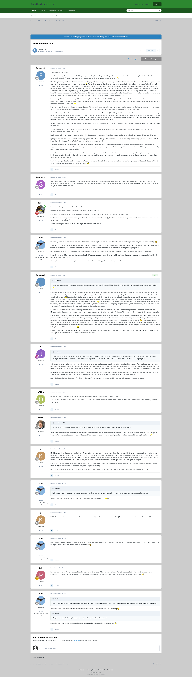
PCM (40, 238)
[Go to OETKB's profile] (40, 399)
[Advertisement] (90, 29)
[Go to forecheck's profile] (34, 50)
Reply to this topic (151, 59)
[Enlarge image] (118, 78)
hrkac (40, 418)
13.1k (41, 255)
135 (41, 194)
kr (40, 449)
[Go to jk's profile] (40, 353)
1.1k (41, 85)
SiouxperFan (40, 177)
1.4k (41, 409)
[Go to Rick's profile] (40, 575)
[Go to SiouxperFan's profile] (40, 184)
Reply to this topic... (49, 648)
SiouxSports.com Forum (42, 4)
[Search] (159, 10)
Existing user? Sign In (142, 4)
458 (41, 466)
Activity (43, 10)
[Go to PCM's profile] (40, 244)
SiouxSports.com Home (56, 10)
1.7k (41, 435)
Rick (40, 568)
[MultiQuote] (51, 169)
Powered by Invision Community (96, 674)
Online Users (60, 16)
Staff (51, 16)
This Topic (151, 10)
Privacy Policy (91, 670)
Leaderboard (71, 10)
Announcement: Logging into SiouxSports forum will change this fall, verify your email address (96, 37)
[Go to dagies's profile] (40, 209)
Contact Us (101, 670)
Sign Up (157, 4)
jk (40, 347)
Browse (34, 10)
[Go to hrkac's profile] (40, 424)
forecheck (44, 49)
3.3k (41, 364)
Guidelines (43, 16)
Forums (33, 16)
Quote (57, 169)
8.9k (41, 220)
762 (41, 585)
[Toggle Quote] (53, 280)
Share (141, 50)
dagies (41, 203)
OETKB (40, 392)
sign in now (76, 640)
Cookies (110, 670)
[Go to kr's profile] (40, 456)
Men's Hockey (58, 51)
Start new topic (132, 59)
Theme (81, 670)
